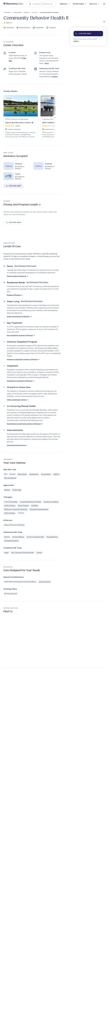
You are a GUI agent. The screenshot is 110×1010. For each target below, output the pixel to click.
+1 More (54, 77)
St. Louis (34, 12)
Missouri (26, 12)
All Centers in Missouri (19, 167)
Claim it (76, 41)
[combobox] (41, 3)
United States (17, 12)
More (47, 63)
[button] (88, 33)
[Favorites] (104, 4)
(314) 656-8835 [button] (15, 186)
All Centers (7, 12)
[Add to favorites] (104, 21)
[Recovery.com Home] (13, 4)
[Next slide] (54, 117)
